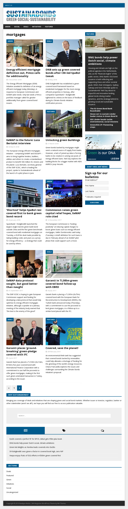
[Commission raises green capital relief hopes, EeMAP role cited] (64, 193)
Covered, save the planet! (62, 348)
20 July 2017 (52, 290)
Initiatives (36, 27)
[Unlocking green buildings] (64, 123)
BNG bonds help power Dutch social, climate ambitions (103, 61)
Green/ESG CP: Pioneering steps (101, 126)
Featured (49, 27)
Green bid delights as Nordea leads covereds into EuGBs (32, 447)
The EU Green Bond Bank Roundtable (101, 109)
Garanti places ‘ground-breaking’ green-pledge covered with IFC (21, 351)
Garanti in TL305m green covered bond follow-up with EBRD (62, 284)
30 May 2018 (52, 80)
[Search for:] (64, 416)
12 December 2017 (55, 220)
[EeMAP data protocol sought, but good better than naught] (24, 264)
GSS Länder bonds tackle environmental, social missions (104, 120)
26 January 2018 (14, 220)
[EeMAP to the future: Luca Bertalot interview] (24, 123)
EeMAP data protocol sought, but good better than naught (22, 284)
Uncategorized (12, 492)
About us (8, 5)
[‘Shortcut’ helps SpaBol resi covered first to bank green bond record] (24, 193)
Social (17, 27)
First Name (89, 185)
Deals (26, 27)
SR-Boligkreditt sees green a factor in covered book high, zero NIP (36, 451)
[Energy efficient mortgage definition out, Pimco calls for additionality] (24, 53)
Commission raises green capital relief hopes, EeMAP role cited (63, 213)
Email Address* (91, 180)
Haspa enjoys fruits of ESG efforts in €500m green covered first (35, 455)
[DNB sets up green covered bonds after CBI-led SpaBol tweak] (64, 53)
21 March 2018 (53, 143)
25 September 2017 (15, 290)
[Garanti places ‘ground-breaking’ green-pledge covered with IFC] (24, 331)
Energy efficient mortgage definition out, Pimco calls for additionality (23, 73)
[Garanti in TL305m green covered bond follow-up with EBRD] (64, 264)
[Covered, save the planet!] (64, 331)
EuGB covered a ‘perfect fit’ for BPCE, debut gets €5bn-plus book (36, 439)
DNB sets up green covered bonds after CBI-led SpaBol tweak (63, 73)
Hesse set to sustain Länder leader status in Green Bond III (103, 115)
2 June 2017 (12, 358)
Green (7, 27)
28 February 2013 (54, 351)
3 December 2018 (14, 80)
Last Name (89, 191)
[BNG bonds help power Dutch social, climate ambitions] (103, 51)
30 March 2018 (13, 147)
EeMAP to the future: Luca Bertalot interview (23, 141)
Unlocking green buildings (63, 140)
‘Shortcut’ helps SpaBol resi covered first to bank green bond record (24, 213)
